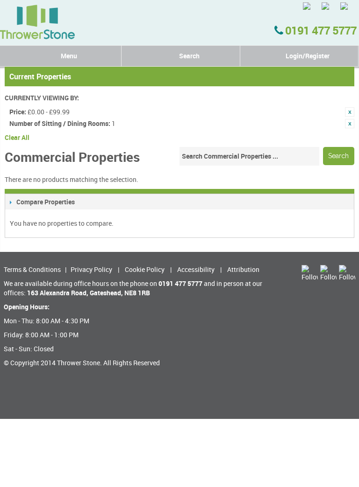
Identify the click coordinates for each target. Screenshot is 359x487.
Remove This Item (349, 112)
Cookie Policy (145, 269)
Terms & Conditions (32, 269)
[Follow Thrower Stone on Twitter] (311, 10)
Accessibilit (194, 269)
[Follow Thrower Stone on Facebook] (330, 10)
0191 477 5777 (320, 30)
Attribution (243, 269)
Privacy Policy (91, 269)
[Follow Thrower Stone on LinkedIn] (348, 10)
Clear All (17, 137)
